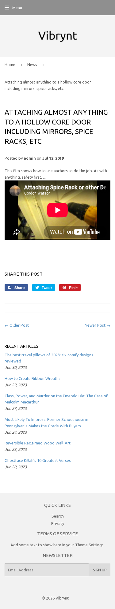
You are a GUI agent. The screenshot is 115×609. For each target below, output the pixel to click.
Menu (17, 8)
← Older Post (17, 325)
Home (10, 64)
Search (58, 516)
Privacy (57, 523)
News (32, 64)
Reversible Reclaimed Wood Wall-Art (38, 443)
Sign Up (99, 570)
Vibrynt (62, 598)
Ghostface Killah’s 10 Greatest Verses (38, 460)
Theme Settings (89, 545)
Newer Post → (97, 325)
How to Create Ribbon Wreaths (32, 378)
